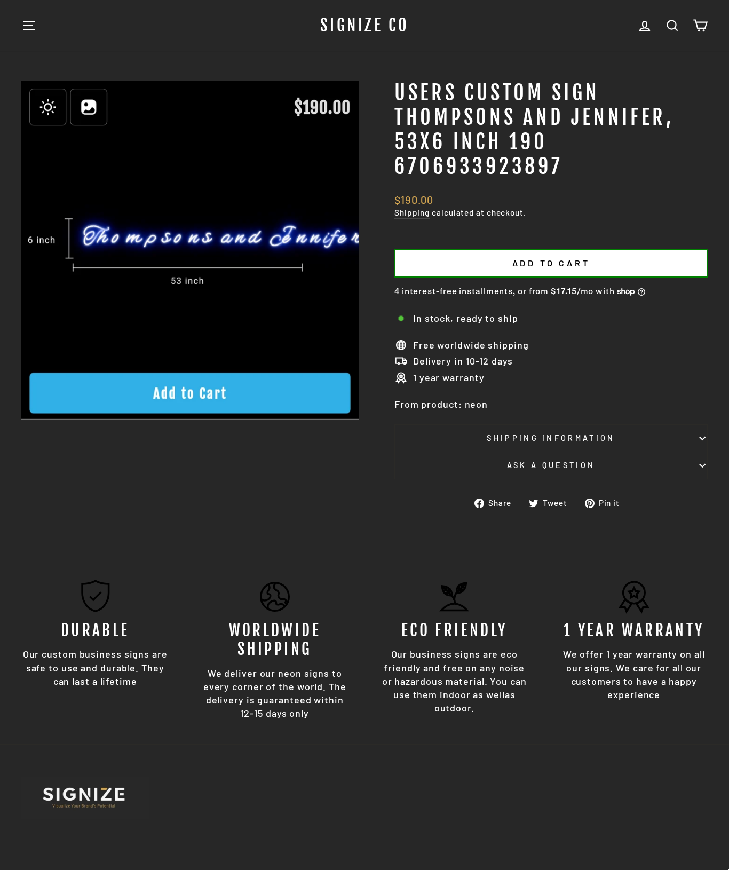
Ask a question (551, 465)
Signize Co (364, 25)
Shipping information (551, 437)
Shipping (412, 212)
